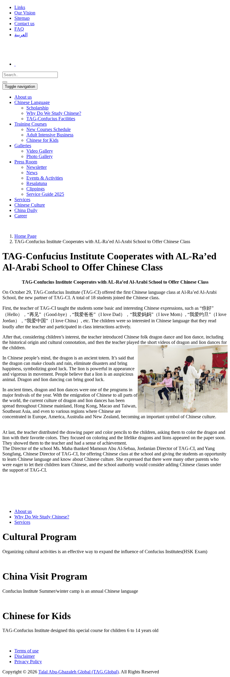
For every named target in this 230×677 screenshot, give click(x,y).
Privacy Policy (28, 661)
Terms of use (26, 650)
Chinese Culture (29, 204)
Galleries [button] (22, 145)
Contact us (24, 23)
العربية (21, 34)
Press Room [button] (25, 161)
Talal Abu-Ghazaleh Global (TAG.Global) (78, 671)
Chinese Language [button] (32, 102)
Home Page (25, 236)
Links (19, 7)
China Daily (25, 210)
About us (23, 97)
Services (22, 199)
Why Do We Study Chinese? (41, 516)
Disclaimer (24, 656)
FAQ (19, 28)
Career (20, 215)
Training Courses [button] (30, 124)
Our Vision (24, 12)
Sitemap (22, 18)
